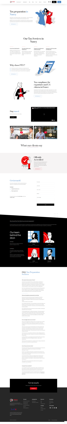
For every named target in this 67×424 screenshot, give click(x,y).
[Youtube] (48, 1)
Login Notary (59, 2)
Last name (38, 185)
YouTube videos (12, 197)
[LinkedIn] (50, 1)
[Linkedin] (54, 408)
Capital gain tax (34, 399)
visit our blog (20, 196)
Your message (39, 197)
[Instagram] (52, 408)
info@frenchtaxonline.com (15, 188)
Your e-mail (38, 189)
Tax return (24, 399)
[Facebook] (50, 408)
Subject (38, 193)
